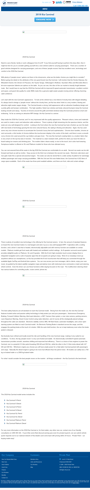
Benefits (4, 475)
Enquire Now (45, 19)
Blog (32, 467)
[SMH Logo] (57, 3)
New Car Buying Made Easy (9, 459)
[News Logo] (67, 3)
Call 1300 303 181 (80, 6)
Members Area (34, 459)
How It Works (5, 464)
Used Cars (4, 467)
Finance (4, 469)
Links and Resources (36, 462)
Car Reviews (5, 472)
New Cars (4, 462)
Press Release (77, 2)
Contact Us (5, 477)
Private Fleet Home (10, 3)
